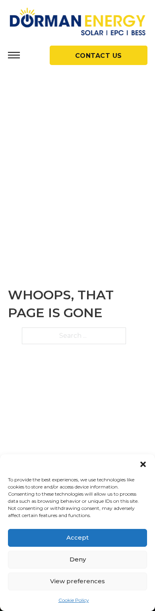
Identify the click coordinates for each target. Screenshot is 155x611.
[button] (143, 464)
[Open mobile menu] (14, 55)
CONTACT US (98, 55)
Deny (78, 559)
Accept (77, 537)
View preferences (77, 581)
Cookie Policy (73, 600)
